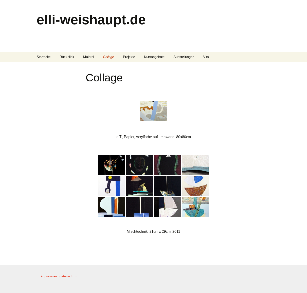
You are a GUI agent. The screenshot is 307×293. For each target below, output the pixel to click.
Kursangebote (154, 57)
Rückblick (67, 57)
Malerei (88, 57)
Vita (206, 57)
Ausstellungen (184, 57)
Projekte (129, 57)
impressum (49, 276)
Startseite (44, 57)
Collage (108, 57)
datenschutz (68, 276)
